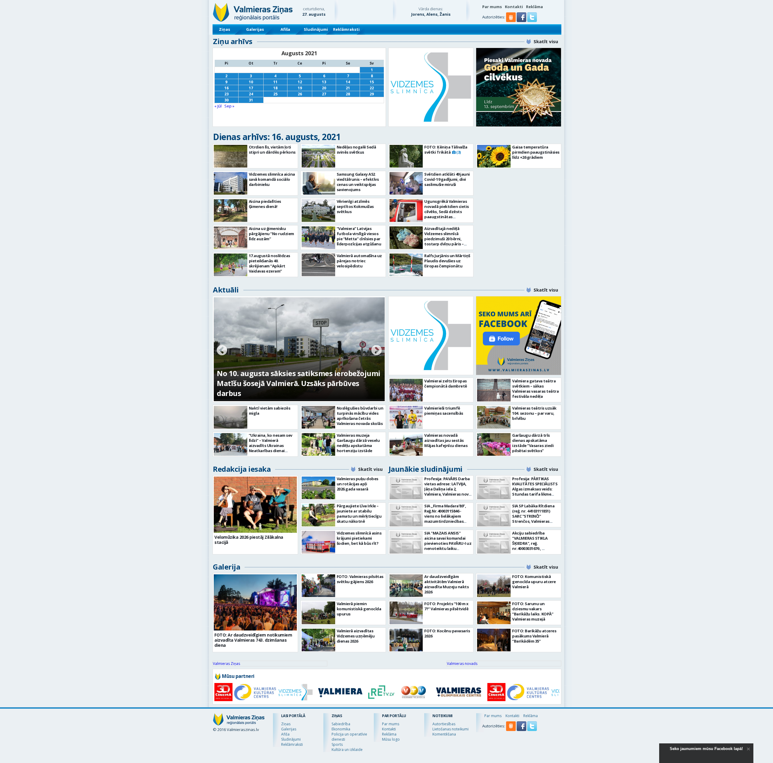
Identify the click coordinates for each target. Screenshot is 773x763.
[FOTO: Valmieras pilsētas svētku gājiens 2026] (318, 585)
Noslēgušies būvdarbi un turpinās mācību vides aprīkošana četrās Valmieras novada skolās (360, 415)
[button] (522, 20)
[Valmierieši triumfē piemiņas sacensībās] (406, 417)
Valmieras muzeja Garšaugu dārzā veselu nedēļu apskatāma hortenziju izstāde (358, 443)
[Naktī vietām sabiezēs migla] (230, 417)
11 (275, 82)
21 (348, 88)
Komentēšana (444, 734)
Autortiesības (443, 723)
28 (348, 94)
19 (300, 88)
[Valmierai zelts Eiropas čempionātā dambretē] (406, 390)
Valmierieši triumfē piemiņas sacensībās (443, 410)
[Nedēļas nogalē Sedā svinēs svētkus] (318, 156)
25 (275, 94)
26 (300, 94)
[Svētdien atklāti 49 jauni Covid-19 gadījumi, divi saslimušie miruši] (406, 183)
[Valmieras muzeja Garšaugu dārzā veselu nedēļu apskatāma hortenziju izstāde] (318, 444)
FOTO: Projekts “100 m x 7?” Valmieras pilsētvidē (446, 606)
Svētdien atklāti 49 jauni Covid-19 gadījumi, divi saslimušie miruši (447, 179)
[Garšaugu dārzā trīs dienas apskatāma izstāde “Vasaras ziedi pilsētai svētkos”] (494, 444)
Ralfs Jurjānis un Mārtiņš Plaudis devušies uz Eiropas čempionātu (447, 261)
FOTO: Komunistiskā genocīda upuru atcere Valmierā (534, 581)
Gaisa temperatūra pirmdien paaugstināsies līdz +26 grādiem (536, 152)
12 (300, 82)
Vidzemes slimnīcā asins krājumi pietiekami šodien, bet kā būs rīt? (359, 538)
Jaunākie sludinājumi (426, 469)
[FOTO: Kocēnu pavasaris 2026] (406, 640)
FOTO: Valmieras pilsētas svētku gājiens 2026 (360, 579)
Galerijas (255, 29)
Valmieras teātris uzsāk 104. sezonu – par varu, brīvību (534, 413)
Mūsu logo (391, 739)
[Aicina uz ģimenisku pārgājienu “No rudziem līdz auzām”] (230, 237)
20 (324, 88)
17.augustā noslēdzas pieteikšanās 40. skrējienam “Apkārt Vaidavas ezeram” (269, 263)
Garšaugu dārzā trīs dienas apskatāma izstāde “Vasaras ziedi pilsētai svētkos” (532, 443)
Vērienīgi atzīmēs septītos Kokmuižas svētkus (355, 206)
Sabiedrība (341, 723)
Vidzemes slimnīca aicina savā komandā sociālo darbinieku (272, 179)
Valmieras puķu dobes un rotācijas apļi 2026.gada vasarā (357, 484)
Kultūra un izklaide (347, 749)
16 (226, 88)
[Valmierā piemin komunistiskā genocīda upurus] (318, 613)
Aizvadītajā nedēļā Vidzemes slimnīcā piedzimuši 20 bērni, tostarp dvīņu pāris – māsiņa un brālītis (444, 239)
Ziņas (224, 29)
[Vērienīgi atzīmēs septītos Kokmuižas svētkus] (318, 210)
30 (226, 100)
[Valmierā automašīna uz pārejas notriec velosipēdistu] (318, 265)
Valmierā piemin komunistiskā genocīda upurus (359, 609)
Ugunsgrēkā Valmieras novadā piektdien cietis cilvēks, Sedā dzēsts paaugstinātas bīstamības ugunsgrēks (446, 212)
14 (348, 82)
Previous (222, 351)
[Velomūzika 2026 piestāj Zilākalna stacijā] (255, 505)
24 (251, 94)
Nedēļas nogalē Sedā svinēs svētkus (356, 149)
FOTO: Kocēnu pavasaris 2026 (447, 633)
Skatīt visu (546, 41)
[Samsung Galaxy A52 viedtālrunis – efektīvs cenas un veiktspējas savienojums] (318, 183)
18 (275, 88)
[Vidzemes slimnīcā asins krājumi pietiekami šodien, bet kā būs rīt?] (318, 542)
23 (226, 94)
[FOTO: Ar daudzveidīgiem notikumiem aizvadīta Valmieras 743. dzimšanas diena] (255, 602)
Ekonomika (341, 729)
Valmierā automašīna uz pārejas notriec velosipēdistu (359, 261)
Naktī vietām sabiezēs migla (269, 410)
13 (324, 82)
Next (376, 351)
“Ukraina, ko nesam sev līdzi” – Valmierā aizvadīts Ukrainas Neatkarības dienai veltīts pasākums (270, 445)
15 (372, 82)
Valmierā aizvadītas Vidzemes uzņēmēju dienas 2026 (356, 636)
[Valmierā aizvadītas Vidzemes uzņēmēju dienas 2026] (318, 640)
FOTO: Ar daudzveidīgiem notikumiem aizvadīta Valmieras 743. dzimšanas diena (253, 640)
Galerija (226, 567)
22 (372, 88)
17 (251, 88)
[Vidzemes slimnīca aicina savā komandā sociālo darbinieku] (230, 183)
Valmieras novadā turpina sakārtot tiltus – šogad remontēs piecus (290, 388)
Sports (337, 744)
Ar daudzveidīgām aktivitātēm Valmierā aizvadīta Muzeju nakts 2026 (446, 584)
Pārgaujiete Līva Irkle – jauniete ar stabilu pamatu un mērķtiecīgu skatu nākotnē (359, 513)
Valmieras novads (462, 663)
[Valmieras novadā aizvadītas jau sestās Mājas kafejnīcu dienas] (406, 444)
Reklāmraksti (346, 29)
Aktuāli (226, 290)
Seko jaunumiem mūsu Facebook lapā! (706, 748)
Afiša (285, 29)
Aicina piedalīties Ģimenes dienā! (265, 204)
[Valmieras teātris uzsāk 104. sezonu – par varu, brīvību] (494, 417)
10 (251, 82)
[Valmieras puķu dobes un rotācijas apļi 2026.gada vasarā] (318, 488)
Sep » (229, 106)
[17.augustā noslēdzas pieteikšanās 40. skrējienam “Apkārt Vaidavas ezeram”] (230, 265)
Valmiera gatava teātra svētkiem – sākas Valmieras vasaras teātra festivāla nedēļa (535, 388)
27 (324, 94)
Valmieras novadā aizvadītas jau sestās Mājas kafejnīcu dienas (445, 440)
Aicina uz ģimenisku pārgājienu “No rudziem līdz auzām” (271, 233)
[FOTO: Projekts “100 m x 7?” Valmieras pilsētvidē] (406, 613)
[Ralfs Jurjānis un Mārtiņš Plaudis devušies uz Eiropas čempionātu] (406, 265)
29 (372, 94)
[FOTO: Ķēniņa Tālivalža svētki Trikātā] (406, 156)
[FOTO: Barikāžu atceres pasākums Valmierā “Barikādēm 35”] (494, 640)
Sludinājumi (316, 29)
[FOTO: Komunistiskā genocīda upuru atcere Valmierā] (494, 585)
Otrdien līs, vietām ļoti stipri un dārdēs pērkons (272, 149)
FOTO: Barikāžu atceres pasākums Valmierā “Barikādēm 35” (534, 636)
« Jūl (218, 106)
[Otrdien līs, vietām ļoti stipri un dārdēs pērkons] (230, 156)
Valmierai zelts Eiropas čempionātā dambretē (445, 383)
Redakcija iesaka (242, 469)
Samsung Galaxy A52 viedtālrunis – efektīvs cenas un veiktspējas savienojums (358, 181)
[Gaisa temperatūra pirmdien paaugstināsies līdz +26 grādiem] (494, 156)
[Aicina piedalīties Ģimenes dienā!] (230, 210)
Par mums (492, 6)
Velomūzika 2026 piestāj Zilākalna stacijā (248, 539)
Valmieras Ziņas (226, 663)
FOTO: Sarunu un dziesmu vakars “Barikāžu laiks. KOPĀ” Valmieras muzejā (532, 611)
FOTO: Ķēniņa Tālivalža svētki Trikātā (445, 149)
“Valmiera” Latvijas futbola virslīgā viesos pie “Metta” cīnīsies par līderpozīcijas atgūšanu (359, 236)
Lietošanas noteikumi (450, 729)
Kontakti (514, 6)
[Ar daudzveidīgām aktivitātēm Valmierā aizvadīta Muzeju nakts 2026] (406, 585)
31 (251, 100)
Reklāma (534, 6)
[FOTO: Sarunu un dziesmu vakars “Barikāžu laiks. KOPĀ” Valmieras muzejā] (494, 613)
